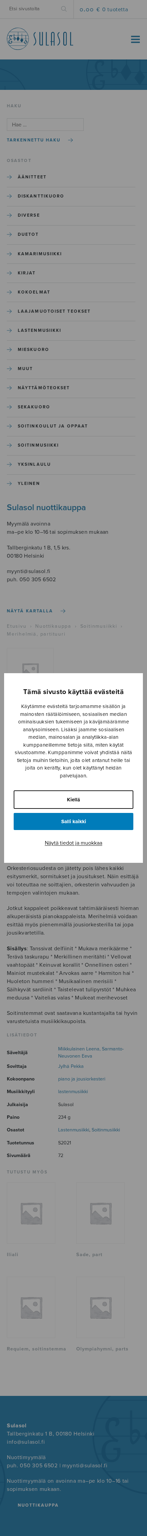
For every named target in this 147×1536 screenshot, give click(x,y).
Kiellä (73, 800)
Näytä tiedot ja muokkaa (73, 843)
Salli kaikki (73, 821)
